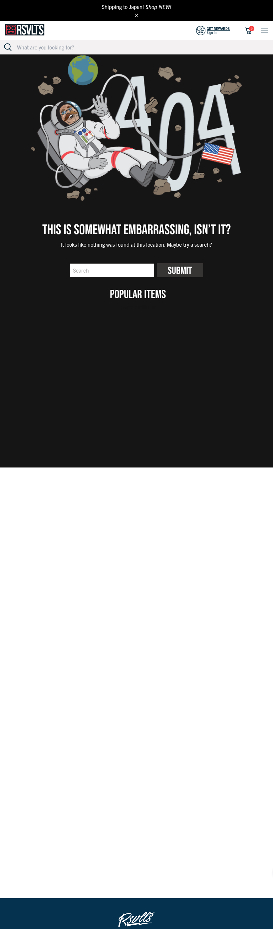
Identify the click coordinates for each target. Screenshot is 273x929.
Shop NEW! (158, 6)
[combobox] (140, 47)
